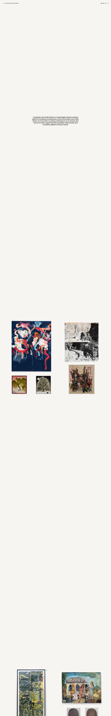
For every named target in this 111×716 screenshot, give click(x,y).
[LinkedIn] (103, 3)
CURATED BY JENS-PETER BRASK (12, 3)
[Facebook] (105, 3)
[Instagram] (101, 3)
